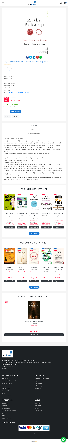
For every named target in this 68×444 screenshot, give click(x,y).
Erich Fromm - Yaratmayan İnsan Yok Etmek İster (10, 216)
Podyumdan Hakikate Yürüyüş (34, 321)
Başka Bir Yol (34, 267)
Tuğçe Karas (34, 323)
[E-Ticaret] (34, 441)
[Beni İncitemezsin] (46, 202)
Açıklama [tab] (34, 125)
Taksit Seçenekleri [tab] (34, 133)
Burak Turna (9, 269)
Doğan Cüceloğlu (21, 218)
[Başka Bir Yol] (34, 256)
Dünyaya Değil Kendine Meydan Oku (34, 216)
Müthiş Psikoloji (10, 218)
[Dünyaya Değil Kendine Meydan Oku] (34, 202)
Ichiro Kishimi (46, 271)
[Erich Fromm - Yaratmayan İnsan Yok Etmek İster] (9, 202)
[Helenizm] (9, 256)
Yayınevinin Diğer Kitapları (34, 243)
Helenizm (9, 267)
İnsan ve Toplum (14, 92)
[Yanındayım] (22, 256)
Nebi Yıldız (22, 269)
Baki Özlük (34, 269)
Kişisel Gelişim (24, 92)
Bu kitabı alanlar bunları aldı (34, 297)
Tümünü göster (34, 233)
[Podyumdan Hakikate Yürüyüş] (34, 310)
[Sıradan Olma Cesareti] (46, 256)
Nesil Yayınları (34, 325)
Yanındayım (22, 267)
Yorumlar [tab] (34, 129)
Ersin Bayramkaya (58, 271)
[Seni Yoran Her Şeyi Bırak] (58, 202)
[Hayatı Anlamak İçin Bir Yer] (58, 256)
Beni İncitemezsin (46, 213)
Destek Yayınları (10, 220)
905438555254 (6, 364)
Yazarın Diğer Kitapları (34, 189)
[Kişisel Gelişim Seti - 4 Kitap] (22, 202)
